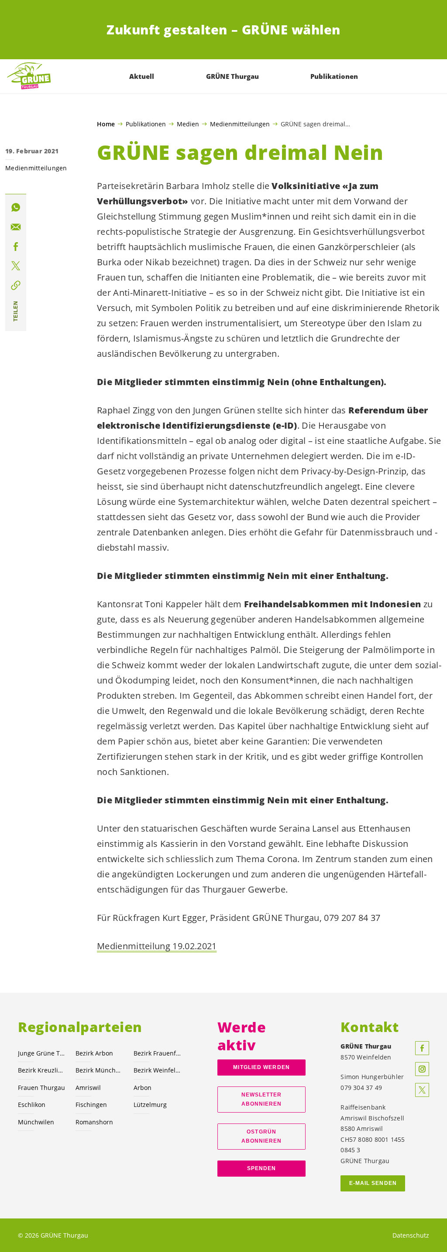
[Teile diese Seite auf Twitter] (15, 265)
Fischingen (91, 1104)
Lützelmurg (150, 1104)
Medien (188, 123)
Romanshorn (94, 1122)
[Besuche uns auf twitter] (422, 1090)
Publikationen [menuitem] (334, 76)
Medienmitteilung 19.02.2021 (157, 946)
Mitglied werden (261, 1067)
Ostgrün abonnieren (261, 1136)
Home (106, 124)
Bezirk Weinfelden (157, 1070)
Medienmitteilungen (240, 123)
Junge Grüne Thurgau (41, 1053)
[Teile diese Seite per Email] (15, 227)
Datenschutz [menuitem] (410, 1235)
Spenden (261, 1168)
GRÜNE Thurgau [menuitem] (232, 76)
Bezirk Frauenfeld (157, 1053)
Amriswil (88, 1087)
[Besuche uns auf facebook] (422, 1048)
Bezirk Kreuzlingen (41, 1070)
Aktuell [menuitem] (141, 76)
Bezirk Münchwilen (99, 1070)
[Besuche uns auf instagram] (422, 1069)
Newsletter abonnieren (261, 1099)
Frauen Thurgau (41, 1087)
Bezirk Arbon (94, 1053)
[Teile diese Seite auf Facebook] (15, 246)
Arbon (142, 1087)
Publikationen (146, 123)
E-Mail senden (373, 1183)
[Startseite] (29, 76)
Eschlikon (31, 1104)
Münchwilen (36, 1122)
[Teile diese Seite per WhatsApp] (15, 207)
